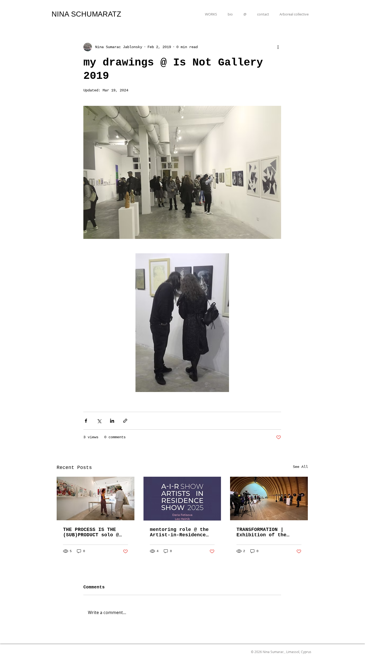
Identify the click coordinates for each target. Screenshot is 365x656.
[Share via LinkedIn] (112, 420)
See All (300, 467)
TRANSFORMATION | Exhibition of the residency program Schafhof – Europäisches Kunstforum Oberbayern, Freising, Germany (268, 532)
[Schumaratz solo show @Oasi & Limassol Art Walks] (95, 498)
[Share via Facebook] (85, 420)
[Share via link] (125, 420)
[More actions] (278, 47)
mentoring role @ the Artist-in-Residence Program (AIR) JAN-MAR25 (179, 532)
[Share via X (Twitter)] (99, 420)
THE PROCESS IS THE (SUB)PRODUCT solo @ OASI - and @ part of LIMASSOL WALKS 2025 (92, 532)
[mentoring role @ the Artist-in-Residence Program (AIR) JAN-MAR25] (182, 499)
